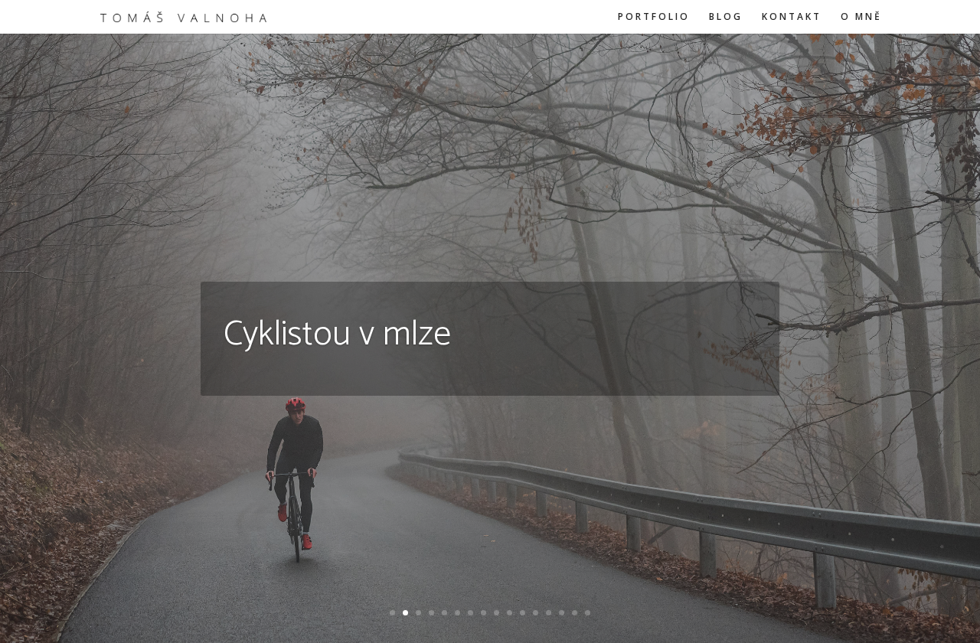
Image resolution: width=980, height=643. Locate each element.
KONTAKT (792, 17)
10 (509, 612)
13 (548, 612)
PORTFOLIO (654, 17)
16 (587, 612)
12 (535, 612)
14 (561, 612)
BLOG (726, 17)
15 (574, 612)
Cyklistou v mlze (337, 334)
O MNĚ (861, 17)
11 (522, 612)
